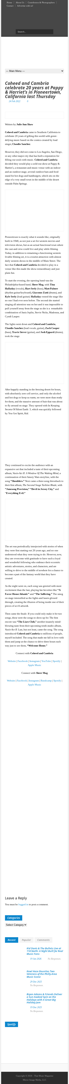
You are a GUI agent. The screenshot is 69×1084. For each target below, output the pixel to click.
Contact (10, 6)
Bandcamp (46, 680)
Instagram (35, 661)
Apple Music (34, 665)
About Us (20, 2)
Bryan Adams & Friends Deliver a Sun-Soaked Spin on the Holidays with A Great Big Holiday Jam (44, 998)
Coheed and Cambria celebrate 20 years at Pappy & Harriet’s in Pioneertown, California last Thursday (34, 89)
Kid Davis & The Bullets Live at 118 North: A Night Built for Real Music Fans (45, 951)
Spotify (56, 661)
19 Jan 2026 (35, 958)
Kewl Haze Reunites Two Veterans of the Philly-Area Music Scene (42, 974)
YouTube (46, 661)
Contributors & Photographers (41, 2)
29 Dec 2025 (36, 981)
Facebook (23, 661)
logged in (23, 904)
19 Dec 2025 (36, 1007)
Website (12, 661)
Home (9, 2)
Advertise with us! (25, 6)
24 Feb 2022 (14, 101)
